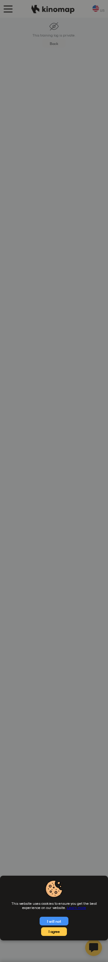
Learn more (76, 907)
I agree (54, 931)
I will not (54, 921)
